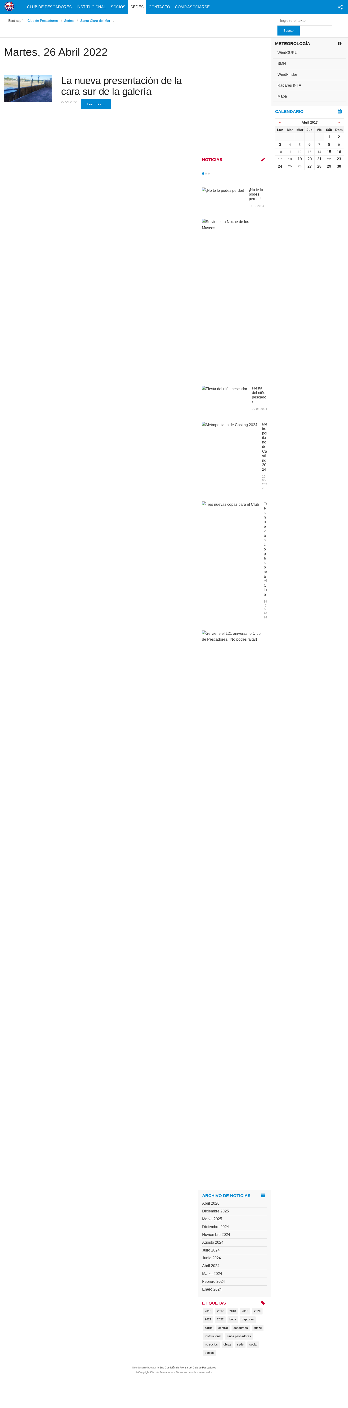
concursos (240, 1328)
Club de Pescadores (49, 7)
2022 (220, 1319)
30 (339, 166)
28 (319, 166)
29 (329, 166)
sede (240, 1344)
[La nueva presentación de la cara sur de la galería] (28, 88)
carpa (209, 1328)
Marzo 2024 (212, 1274)
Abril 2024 (210, 1266)
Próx (217, 173)
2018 (232, 1311)
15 (329, 152)
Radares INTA (289, 85)
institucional (213, 1336)
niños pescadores (239, 1336)
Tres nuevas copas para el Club (265, 549)
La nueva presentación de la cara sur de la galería (121, 86)
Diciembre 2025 (215, 1211)
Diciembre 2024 (215, 1227)
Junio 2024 (211, 1258)
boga (232, 1319)
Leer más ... (96, 104)
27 (310, 166)
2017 (220, 1311)
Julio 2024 (211, 1250)
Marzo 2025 (212, 1219)
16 (339, 152)
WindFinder (287, 74)
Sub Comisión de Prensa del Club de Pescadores (188, 1367)
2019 (245, 1311)
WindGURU (287, 53)
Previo (213, 173)
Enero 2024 (212, 1289)
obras (227, 1344)
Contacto (159, 7)
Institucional (91, 7)
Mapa (282, 96)
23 (339, 159)
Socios (118, 7)
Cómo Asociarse (192, 7)
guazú (258, 1328)
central (223, 1328)
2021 (208, 1319)
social (253, 1344)
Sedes (137, 7)
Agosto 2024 (212, 1242)
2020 (257, 1311)
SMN (281, 64)
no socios (211, 1344)
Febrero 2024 (213, 1281)
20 (310, 159)
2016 (208, 1311)
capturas (248, 1319)
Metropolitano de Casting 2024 (264, 447)
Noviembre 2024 (216, 1235)
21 (319, 159)
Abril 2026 (210, 1203)
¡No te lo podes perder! (256, 194)
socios (209, 1352)
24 (280, 166)
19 (300, 159)
